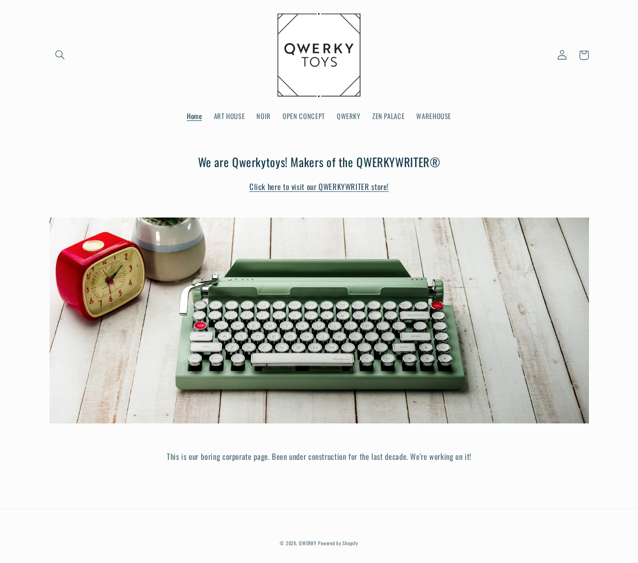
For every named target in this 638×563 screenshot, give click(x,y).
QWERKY (307, 543)
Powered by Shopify (338, 543)
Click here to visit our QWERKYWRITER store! (319, 186)
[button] (60, 55)
